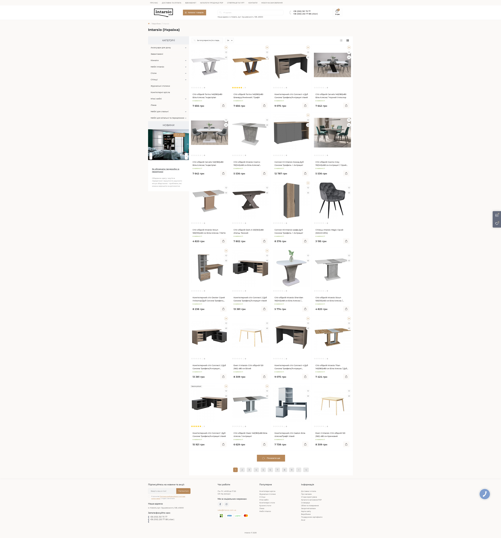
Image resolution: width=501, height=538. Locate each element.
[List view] (341, 40)
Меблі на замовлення (272, 3)
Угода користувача (309, 497)
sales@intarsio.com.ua (227, 510)
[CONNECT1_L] (226, 386)
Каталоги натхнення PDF (311, 500)
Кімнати (155, 60)
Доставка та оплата (171, 3)
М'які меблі (156, 99)
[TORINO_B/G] (267, 47)
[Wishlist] (226, 52)
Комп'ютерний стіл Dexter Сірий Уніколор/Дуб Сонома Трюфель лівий (209, 299)
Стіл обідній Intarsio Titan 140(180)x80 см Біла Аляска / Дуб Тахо (331, 367)
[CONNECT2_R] (226, 319)
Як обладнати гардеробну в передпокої (165, 170)
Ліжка (153, 105)
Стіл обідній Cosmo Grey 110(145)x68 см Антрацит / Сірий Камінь (330, 164)
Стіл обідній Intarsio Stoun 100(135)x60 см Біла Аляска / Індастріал (328, 299)
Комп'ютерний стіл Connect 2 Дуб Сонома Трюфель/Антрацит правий (209, 367)
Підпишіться (183, 491)
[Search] (220, 12)
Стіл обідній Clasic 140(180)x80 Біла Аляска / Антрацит (250, 434)
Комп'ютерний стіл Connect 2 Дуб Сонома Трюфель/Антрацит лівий (250, 299)
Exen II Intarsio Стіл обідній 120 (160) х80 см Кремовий (330, 434)
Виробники (306, 514)
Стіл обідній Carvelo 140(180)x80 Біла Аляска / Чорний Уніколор (330, 96)
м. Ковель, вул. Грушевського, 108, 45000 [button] (246, 17)
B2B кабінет (190, 3)
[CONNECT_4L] (308, 47)
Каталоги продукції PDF (211, 3)
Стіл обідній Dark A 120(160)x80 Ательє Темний (249, 231)
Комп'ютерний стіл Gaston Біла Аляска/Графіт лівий (290, 434)
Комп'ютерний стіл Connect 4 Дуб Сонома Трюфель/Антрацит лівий (291, 96)
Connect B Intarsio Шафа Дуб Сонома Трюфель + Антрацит (289, 231)
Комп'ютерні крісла (160, 92)
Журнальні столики (160, 86)
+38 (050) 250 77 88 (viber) (305, 14)
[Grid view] (347, 40)
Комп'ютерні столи (267, 503)
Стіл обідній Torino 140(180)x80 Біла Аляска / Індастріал (207, 96)
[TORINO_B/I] (226, 47)
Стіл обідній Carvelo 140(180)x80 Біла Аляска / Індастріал (208, 163)
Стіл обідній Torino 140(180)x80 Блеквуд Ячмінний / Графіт (248, 96)
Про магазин (306, 494)
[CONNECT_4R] (308, 319)
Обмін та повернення (310, 506)
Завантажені (157, 54)
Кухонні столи (265, 506)
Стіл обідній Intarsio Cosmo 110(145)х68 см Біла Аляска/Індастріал (247, 164)
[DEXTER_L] (226, 251)
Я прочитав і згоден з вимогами (168, 497)
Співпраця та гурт (235, 3)
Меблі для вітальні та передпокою (167, 118)
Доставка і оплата (308, 491)
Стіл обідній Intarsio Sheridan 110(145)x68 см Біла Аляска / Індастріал (289, 299)
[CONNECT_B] (308, 183)
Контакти (253, 3)
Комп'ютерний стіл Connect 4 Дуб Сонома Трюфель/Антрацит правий (291, 367)
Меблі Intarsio (157, 67)
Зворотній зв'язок (308, 508)
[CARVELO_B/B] (349, 47)
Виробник (156, 24)
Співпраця (305, 503)
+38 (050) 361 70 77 (302, 11)
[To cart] (223, 105)
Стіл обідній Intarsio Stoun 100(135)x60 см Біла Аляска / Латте (209, 231)
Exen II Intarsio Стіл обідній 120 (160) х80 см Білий (248, 367)
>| (306, 470)
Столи (154, 73)
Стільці (154, 79)
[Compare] (226, 57)
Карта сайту (306, 511)
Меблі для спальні (160, 111)
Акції (303, 520)
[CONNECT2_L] (267, 251)
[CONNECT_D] (308, 115)
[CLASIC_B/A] (267, 386)
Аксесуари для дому (161, 47)
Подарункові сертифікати (311, 517)
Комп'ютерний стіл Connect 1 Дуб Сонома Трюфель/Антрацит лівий (209, 434)
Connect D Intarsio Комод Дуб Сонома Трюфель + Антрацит (289, 163)
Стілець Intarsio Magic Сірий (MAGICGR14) (329, 231)
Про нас (154, 3)
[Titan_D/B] (349, 319)
